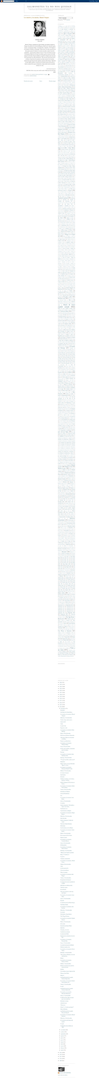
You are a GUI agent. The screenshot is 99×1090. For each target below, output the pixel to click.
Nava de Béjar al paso (70, 492)
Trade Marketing (72, 623)
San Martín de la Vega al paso (64, 570)
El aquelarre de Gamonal (65, 879)
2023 (61, 688)
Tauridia (62, 603)
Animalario (65, 199)
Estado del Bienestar (64, 338)
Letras (60, 428)
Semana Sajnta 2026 (70, 576)
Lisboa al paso (66, 428)
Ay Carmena (64, 216)
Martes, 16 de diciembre (65, 921)
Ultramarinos (71, 627)
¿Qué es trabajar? (70, 55)
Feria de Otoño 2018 (68, 357)
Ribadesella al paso (61, 550)
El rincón (62, 776)
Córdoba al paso (70, 280)
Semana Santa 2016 (66, 582)
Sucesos (72, 599)
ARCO (74, 208)
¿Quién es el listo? (71, 61)
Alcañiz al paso (71, 191)
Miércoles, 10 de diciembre (66, 1018)
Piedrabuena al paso (66, 535)
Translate (68, 20)
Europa (67, 346)
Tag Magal (59, 600)
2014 (61, 706)
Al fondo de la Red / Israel (69, 135)
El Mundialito (63, 845)
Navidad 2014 (64, 495)
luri (65, 465)
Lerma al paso (72, 427)
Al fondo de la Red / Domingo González (67, 118)
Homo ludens (65, 390)
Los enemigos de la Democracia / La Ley (65, 450)
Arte (65, 211)
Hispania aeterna (61, 386)
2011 (61, 1056)
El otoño (65, 314)
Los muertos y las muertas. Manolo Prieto (65, 847)
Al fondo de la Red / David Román (68, 117)
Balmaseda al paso (61, 219)
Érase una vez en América (69, 329)
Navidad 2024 (70, 501)
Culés (61, 724)
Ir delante (69, 399)
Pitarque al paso (64, 536)
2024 (61, 686)
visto (67, 648)
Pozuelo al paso (62, 539)
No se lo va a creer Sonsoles (68, 504)
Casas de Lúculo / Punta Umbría (64, 260)
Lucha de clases (72, 463)
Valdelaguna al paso (70, 632)
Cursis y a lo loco (69, 292)
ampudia (63, 196)
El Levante (62, 923)
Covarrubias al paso (71, 284)
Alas (59, 191)
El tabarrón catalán (67, 323)
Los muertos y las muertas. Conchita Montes (65, 840)
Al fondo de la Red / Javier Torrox (67, 144)
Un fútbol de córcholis (65, 932)
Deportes (73, 301)
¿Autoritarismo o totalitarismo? (63, 30)
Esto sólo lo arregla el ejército (66, 340)
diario (59, 305)
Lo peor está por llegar (66, 430)
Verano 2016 (60, 640)
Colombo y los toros (64, 930)
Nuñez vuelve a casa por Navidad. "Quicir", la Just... (67, 764)
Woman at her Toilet (64, 973)
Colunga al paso (72, 277)
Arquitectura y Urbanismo (69, 210)
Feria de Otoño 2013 (71, 352)
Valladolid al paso (61, 635)
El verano (68, 325)
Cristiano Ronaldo (70, 286)
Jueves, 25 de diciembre (65, 801)
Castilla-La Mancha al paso (66, 269)
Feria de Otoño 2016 (66, 355)
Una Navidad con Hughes (65, 810)
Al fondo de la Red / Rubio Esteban (65, 175)
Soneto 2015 (63, 721)
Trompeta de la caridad (62, 626)
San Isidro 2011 (66, 558)
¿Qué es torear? (61, 55)
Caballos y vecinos (70, 236)
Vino (68, 646)
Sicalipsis (68, 594)
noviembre (63, 1029)
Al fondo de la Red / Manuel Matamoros (66, 158)
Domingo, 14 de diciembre (66, 952)
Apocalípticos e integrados (63, 205)
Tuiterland (60, 628)
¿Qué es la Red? (66, 45)
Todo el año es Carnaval (63, 620)
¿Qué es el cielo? (67, 32)
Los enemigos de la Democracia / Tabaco (65, 453)
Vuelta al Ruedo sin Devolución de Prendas (66, 653)
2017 (59, 65)
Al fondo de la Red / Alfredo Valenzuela (66, 87)
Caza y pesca (65, 271)
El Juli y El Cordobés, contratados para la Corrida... (67, 749)
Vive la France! (62, 651)
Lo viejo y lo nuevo (64, 772)
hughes (59, 395)
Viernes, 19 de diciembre (65, 877)
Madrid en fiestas (66, 469)
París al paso (63, 527)
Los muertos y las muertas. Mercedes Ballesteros (65, 992)
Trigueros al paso (70, 624)
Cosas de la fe (65, 283)
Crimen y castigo (62, 286)
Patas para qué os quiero (69, 529)
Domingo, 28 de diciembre (66, 757)
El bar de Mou (64, 311)
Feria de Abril (64, 351)
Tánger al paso (68, 602)
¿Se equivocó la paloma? (64, 62)
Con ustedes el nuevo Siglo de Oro (67, 971)
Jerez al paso (66, 401)
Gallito (59, 375)
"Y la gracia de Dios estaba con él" (67, 759)
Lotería (59, 463)
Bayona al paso (69, 222)
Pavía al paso (60, 530)
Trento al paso (62, 624)
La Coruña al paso (69, 407)
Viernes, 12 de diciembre (65, 984)
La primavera (72, 416)
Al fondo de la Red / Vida (67, 185)
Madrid (68, 465)
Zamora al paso (69, 656)
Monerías (71, 485)
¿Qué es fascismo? (61, 35)
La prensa (62, 856)
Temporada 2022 (70, 611)
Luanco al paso (65, 463)
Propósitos (62, 761)
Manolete (62, 472)
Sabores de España (65, 553)
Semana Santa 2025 (69, 589)
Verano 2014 (72, 638)
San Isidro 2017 (65, 562)
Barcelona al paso (61, 220)
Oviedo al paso (71, 520)
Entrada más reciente (28, 81)
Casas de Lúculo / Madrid (66, 254)
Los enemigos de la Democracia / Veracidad (66, 454)
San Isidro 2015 (65, 561)
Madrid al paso (62, 468)
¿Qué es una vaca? (69, 59)
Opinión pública (70, 516)
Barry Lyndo (68, 220)
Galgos (64, 373)
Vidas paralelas (67, 641)
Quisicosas (68, 544)
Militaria (65, 482)
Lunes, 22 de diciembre (65, 843)
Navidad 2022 (70, 500)
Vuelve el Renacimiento (62, 656)
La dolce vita (67, 408)
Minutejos (71, 482)
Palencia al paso (61, 521)
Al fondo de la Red (66, 80)
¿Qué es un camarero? (63, 56)
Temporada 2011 (61, 605)
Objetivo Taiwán (61, 515)
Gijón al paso (71, 377)
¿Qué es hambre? (66, 36)
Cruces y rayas (61, 287)
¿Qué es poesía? (63, 53)
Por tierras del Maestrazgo (70, 538)
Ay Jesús (60, 218)
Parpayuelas (70, 527)
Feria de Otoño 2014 (63, 354)
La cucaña (62, 912)
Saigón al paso (64, 554)
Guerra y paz (68, 383)
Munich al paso (66, 491)
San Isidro (67, 556)
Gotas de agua (61, 378)
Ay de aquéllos (71, 216)
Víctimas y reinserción (65, 858)
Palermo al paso (67, 521)
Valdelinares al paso (61, 634)
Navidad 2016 (60, 497)
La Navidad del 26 (64, 868)
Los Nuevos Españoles (62, 459)
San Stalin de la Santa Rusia (66, 712)
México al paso (60, 480)
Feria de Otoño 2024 (63, 361)
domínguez (60, 310)
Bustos (64, 236)
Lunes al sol (61, 465)
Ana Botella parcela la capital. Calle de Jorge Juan (66, 978)
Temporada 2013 (61, 606)
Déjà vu (71, 300)
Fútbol (69, 372)
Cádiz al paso (62, 239)
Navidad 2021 (63, 500)
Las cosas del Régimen (63, 422)
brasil (59, 231)
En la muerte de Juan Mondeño (66, 326)
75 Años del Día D (68, 65)
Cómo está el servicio (63, 278)
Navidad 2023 (61, 501)
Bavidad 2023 (63, 222)
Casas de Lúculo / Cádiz (62, 249)
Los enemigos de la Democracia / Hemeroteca (67, 447)
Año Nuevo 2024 (68, 204)
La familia (62, 803)
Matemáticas (71, 475)
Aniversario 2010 (68, 201)
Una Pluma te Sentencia (64, 631)
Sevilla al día (71, 592)
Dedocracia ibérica (63, 300)
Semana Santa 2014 (63, 580)
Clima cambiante (61, 275)
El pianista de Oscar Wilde (66, 925)
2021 (61, 692)
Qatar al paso (67, 542)
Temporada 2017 (61, 609)
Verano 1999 (61, 637)
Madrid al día (68, 466)
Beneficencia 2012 (64, 227)
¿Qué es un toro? (66, 58)
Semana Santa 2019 (62, 585)
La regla (62, 1023)
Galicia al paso (71, 373)
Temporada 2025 (64, 614)
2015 (61, 704)
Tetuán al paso (61, 617)
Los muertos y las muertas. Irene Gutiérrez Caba (67, 754)
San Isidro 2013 (65, 559)
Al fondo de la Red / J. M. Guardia (66, 137)
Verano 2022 (73, 640)
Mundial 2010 (66, 489)
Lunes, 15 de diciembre (65, 943)
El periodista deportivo (62, 316)
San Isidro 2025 (68, 567)
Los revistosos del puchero (68, 460)
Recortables (71, 545)
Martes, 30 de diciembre (65, 733)
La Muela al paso (65, 415)
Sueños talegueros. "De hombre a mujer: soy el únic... (67, 805)
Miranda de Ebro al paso (62, 483)
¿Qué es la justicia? (64, 44)
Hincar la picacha (68, 384)
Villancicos (62, 1005)
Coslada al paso (64, 284)
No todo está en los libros (69, 509)
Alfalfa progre (60, 193)
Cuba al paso (67, 289)
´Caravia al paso (68, 64)
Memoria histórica (62, 479)
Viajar (61, 641)
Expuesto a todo (63, 728)
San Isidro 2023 (68, 565)
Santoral (61, 576)
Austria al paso (60, 214)
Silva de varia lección (65, 596)
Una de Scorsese (61, 629)
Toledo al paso (66, 621)
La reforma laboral (63, 418)
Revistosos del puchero (62, 548)
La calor (71, 405)
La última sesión (72, 419)
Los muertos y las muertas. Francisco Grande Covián (66, 768)
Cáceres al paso (60, 237)
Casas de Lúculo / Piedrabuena (68, 258)
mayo (62, 1042)
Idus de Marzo (65, 396)
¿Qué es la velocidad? (70, 48)
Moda (69, 483)
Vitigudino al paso (72, 650)
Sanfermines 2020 (65, 571)
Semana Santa (60, 577)
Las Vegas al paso (68, 424)
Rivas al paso (69, 550)
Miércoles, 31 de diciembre (66, 717)
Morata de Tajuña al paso (63, 488)
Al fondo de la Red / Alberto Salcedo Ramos (66, 86)
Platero (61, 958)
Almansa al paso (61, 195)
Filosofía (59, 367)
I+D (71, 395)
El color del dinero (64, 313)
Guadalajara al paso (62, 381)
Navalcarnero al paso (61, 494)
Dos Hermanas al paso (66, 310)
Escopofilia (62, 331)
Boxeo (71, 230)
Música (72, 491)
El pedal (62, 900)
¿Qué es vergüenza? (62, 61)
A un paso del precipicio (66, 70)
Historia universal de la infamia (64, 387)
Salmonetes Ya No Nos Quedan (49, 6)
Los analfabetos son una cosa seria (64, 436)
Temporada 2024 (71, 612)
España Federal (71, 332)
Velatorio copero (63, 887)
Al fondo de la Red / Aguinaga (67, 83)
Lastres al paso (70, 425)
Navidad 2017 (67, 497)
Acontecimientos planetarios (63, 74)
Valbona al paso (61, 632)
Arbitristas (59, 208)
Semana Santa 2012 (61, 579)
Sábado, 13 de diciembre (65, 963)
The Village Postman (64, 916)
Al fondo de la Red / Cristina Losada (66, 110)
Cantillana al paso (61, 242)
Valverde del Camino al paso (70, 635)
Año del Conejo (69, 202)
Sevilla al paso (61, 594)
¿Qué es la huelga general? (70, 42)
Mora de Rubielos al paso (68, 486)
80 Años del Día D (69, 67)
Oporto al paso (62, 518)
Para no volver (68, 524)
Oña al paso (73, 515)
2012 (61, 1054)
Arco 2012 (61, 210)
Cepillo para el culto (65, 272)
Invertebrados (63, 889)
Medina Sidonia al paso (62, 477)
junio (62, 1040)
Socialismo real (62, 597)
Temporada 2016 (70, 608)
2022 (61, 690)
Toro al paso (60, 623)
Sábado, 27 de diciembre (65, 770)
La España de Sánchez (69, 410)
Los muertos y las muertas (67, 457)
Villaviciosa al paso (62, 646)
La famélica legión (69, 411)
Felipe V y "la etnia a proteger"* (67, 1007)
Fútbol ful (59, 373)
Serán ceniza (33, 75)
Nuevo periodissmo (69, 512)
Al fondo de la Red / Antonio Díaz (64, 91)
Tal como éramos (66, 600)
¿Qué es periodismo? (70, 52)
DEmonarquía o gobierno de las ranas (64, 301)
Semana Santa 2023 (66, 588)
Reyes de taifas (71, 548)
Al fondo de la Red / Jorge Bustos (66, 147)
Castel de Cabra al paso (67, 268)
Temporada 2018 (70, 609)
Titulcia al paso (70, 618)
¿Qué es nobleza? (61, 52)
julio (62, 1038)
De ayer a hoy (66, 295)
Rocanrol (64, 552)
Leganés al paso (65, 427)
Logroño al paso (63, 434)
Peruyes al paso (60, 533)
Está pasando (63, 337)
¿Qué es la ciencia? (66, 38)
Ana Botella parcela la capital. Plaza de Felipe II (66, 1011)
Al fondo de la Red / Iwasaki (63, 137)
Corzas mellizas (69, 281)
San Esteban (63, 774)
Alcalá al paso (63, 191)
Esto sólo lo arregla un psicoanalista (64, 341)
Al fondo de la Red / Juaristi (67, 152)
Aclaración (70, 73)
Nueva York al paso (65, 510)
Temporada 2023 (61, 612)
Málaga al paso (66, 471)
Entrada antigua (52, 81)
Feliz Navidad (63, 818)
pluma (69, 536)
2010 (61, 1058)
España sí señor (69, 334)
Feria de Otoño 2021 (70, 358)
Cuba (61, 866)
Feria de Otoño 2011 (62, 352)
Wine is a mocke (63, 872)
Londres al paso (71, 434)
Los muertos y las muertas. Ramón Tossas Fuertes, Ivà (67, 981)
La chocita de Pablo (64, 934)
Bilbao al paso (64, 230)
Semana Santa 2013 (71, 579)
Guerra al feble (60, 383)
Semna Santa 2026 (71, 591)
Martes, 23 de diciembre (65, 833)
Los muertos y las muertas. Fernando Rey (65, 940)
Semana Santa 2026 (61, 591)
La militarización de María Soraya (67, 902)
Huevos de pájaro (69, 393)
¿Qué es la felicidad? (68, 41)
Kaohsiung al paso (71, 402)
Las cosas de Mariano (71, 421)
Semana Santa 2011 (69, 577)
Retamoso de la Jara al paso (69, 547)
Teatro (73, 603)
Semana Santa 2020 (71, 585)
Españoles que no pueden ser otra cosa (66, 335)
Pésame (66, 533)
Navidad (68, 494)
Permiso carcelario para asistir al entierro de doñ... (67, 966)
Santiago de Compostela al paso (64, 574)
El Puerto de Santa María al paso (65, 317)
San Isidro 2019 (66, 564)
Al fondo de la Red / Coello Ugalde (66, 108)
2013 (73, 64)
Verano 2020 (66, 640)
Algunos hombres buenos (69, 193)
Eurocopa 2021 (61, 346)
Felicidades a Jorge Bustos (66, 914)
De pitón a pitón (67, 297)
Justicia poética (61, 402)
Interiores (65, 399)
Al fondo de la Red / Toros (67, 179)
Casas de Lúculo (67, 245)
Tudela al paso (71, 626)
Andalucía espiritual (63, 198)
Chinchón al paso (64, 274)
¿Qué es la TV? (61, 48)
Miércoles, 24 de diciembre (66, 816)
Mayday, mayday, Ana (65, 947)
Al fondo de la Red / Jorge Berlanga (65, 146)
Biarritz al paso (69, 228)
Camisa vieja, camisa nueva (66, 719)
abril (62, 1044)
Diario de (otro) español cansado (66, 306)
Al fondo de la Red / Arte (70, 97)
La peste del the (66, 416)
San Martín (73, 568)
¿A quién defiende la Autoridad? (66, 29)
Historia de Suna (70, 386)
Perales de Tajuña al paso (70, 532)
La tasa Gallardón (64, 419)
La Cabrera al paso (65, 405)
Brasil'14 (63, 231)
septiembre (63, 1034)
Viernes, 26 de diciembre (65, 789)
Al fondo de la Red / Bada (66, 99)
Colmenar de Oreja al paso (62, 277)
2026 (61, 682)
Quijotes (62, 975)
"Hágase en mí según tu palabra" (67, 852)
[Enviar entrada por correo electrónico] (48, 74)
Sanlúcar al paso (62, 573)
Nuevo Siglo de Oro (62, 513)
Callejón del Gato (70, 239)
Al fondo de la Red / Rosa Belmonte (67, 173)
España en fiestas (61, 332)
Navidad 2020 (72, 498)
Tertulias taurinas (65, 615)
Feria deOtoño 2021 (69, 366)
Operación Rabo (62, 516)
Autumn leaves (63, 1003)
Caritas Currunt (68, 243)
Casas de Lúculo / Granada (69, 251)
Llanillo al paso (72, 428)
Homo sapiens (72, 390)
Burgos (73, 233)
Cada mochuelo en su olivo (70, 237)
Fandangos (71, 348)
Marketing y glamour (67, 474)
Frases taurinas (65, 367)
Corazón (63, 280)
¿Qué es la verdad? (61, 50)
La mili (61, 986)
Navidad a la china (64, 1001)
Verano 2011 (67, 637)
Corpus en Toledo (61, 281)
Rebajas (65, 545)
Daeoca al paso (64, 293)
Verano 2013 (65, 638)
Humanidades (65, 395)
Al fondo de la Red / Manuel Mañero (68, 157)
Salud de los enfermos (71, 554)
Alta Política (67, 195)
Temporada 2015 (61, 608)
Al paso (70, 190)
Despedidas (66, 303)
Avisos (66, 214)
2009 (61, 1060)
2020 (62, 65)
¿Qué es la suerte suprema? (68, 47)
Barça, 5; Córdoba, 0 (64, 854)
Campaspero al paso (70, 240)
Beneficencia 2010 (65, 225)
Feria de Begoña (71, 351)
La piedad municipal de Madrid (67, 945)
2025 (61, 684)
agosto (62, 1036)
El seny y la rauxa (70, 320)
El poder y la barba (72, 316)
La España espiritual (61, 411)
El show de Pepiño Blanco (63, 322)
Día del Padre (71, 303)
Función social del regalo (66, 370)
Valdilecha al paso (70, 634)
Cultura (70, 290)
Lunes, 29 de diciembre (65, 746)
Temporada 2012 (69, 605)
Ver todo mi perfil (63, 1075)
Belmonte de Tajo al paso (66, 223)
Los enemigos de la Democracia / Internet (66, 448)
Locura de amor (71, 433)
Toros (65, 623)
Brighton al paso (70, 231)
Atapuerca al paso (70, 213)
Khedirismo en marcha (64, 404)
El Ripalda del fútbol (68, 319)
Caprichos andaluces (61, 243)
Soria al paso (66, 599)
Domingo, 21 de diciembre (66, 850)
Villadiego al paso (67, 643)
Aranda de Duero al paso (69, 207)
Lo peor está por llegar (69, 27)
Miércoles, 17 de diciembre (66, 910)
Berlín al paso (61, 228)
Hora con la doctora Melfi (65, 392)
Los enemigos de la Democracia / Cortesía (67, 442)
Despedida (61, 303)
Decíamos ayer (61, 298)
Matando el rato (65, 475)
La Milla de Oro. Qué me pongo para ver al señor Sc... (67, 998)
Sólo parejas (70, 597)
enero (62, 1050)
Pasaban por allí (61, 529)
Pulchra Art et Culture (66, 541)
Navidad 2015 (71, 495)
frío (70, 367)
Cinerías (71, 274)
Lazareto (59, 427)
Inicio (41, 81)
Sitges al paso (72, 596)
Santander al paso (70, 573)
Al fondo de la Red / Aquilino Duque (66, 92)
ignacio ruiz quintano (65, 1072)
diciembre (63, 708)
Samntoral (61, 556)
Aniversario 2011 (61, 202)
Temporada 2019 (61, 611)
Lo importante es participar (65, 430)
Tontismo (72, 621)
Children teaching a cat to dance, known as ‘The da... (67, 779)
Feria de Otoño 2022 (62, 360)
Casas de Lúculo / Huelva (62, 252)
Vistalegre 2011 (62, 648)
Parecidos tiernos (71, 526)
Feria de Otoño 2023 (71, 360)
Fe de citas (69, 349)
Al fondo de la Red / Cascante (68, 106)
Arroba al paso (60, 211)
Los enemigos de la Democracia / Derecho (67, 443)
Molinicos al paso (65, 485)
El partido (62, 710)
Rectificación (60, 547)
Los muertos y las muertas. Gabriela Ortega (65, 743)
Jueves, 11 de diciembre (65, 995)
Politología (62, 826)
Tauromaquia (68, 603)
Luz (61, 795)
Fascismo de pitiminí (61, 349)
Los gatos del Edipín (62, 456)
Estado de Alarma (71, 337)
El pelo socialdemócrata (65, 741)
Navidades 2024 (67, 503)
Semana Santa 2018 (69, 583)
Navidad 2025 (60, 503)
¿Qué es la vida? (70, 50)
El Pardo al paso (71, 314)
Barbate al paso (70, 219)
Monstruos (59, 486)
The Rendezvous (64, 808)
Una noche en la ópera (70, 629)
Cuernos (65, 290)
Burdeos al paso (67, 233)
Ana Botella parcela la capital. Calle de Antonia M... (66, 989)
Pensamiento (66, 530)
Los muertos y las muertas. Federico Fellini (65, 960)
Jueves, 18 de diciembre (65, 898)
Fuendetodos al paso (65, 369)
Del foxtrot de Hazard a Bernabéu (67, 735)
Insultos (62, 969)
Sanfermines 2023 (72, 571)
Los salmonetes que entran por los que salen (66, 462)
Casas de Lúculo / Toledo (67, 265)
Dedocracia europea (71, 298)
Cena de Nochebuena (64, 793)
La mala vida (63, 726)
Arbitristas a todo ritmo (67, 208)
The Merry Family (64, 904)
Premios (67, 539)
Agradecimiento (64, 76)
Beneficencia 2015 (72, 227)
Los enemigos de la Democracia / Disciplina (67, 445)
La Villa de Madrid (62, 421)
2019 (61, 696)
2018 (61, 698)
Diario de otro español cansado (65, 308)
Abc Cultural (67, 71)
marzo (62, 1046)
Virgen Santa (73, 646)
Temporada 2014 (70, 606)
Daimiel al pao (71, 293)
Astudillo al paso (71, 211)
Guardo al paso (71, 381)
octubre (62, 1032)
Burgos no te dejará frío (64, 26)
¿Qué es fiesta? (69, 35)
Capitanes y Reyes (69, 242)
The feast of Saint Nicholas (66, 823)
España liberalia (61, 334)
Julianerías (72, 401)
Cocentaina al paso (70, 275)
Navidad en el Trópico (65, 791)
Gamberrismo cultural (65, 375)
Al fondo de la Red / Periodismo (69, 172)
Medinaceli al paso (70, 477)
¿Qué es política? (71, 53)
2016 (61, 702)
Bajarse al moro (70, 217)
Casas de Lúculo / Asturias (68, 248)
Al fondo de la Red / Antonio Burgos (67, 89)
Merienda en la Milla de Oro (66, 885)
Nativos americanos (61, 492)
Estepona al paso (72, 338)
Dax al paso (60, 295)
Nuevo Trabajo (71, 513)
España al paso (70, 331)
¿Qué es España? (67, 33)
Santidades (73, 574)
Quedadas (62, 928)
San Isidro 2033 (67, 568)
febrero (62, 1048)
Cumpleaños (60, 292)
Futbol (65, 372)
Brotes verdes (60, 233)
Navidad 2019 (64, 498)
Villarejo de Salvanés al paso (70, 644)
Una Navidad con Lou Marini (66, 828)
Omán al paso (67, 515)
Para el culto (64, 523)
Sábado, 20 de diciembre (65, 864)
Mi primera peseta (68, 480)
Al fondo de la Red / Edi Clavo (66, 120)
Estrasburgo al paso (72, 344)
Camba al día (61, 240)
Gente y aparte (65, 377)
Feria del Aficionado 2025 (67, 363)
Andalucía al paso (70, 196)
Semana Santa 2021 (64, 586)
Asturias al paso (61, 213)
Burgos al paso (61, 234)
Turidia (67, 627)
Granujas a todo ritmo (69, 380)
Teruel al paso (72, 615)
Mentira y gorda (71, 479)
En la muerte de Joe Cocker (66, 835)
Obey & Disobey (63, 1009)
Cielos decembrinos (64, 870)
